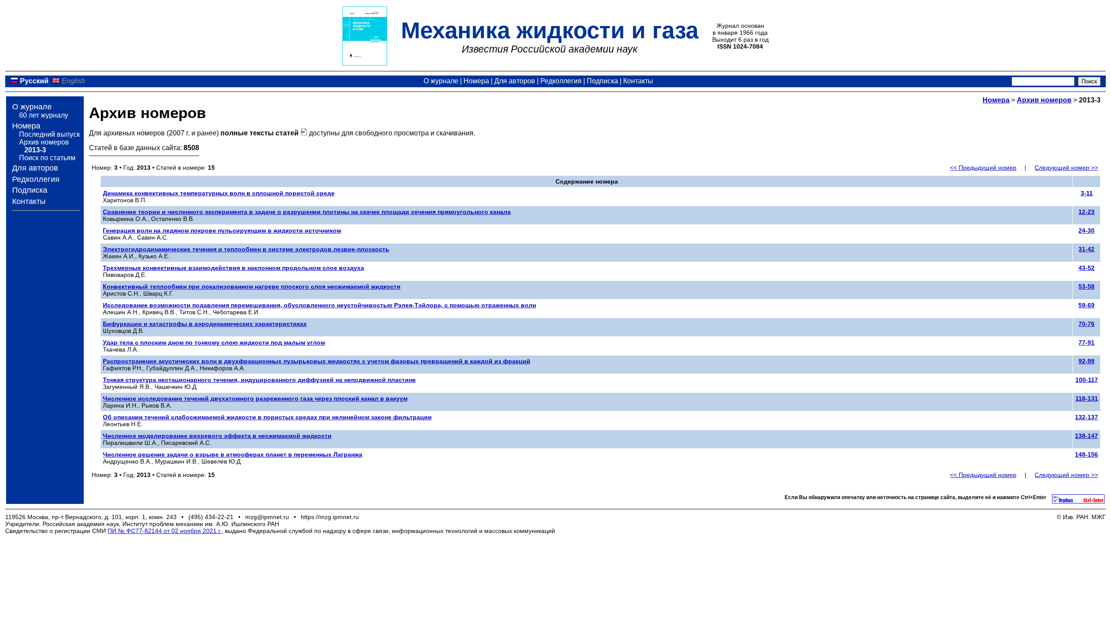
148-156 (1086, 454)
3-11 (1087, 193)
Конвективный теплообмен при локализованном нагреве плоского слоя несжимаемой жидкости (252, 286)
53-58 (1086, 286)
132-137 (1086, 417)
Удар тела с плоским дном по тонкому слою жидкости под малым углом (214, 342)
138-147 (1086, 435)
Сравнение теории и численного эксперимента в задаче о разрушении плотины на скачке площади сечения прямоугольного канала (307, 211)
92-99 (1086, 361)
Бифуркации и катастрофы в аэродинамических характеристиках (205, 323)
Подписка (602, 81)
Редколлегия (561, 81)
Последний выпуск (49, 134)
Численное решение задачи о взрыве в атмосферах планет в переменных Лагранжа (232, 454)
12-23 (1086, 211)
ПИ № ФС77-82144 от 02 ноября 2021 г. (164, 530)
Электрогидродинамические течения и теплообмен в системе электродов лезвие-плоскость (246, 249)
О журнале (441, 81)
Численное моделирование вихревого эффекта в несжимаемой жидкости (217, 435)
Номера (476, 81)
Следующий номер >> (1066, 167)
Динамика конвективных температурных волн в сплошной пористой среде (219, 193)
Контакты (638, 81)
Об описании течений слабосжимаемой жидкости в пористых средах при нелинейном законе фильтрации (267, 417)
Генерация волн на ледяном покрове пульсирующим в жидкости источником (222, 230)
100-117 (1086, 379)
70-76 (1086, 323)
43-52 (1086, 267)
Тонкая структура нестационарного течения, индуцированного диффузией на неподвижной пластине (259, 379)
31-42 (1086, 249)
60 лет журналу (43, 115)
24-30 (1086, 230)
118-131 (1086, 398)
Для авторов (514, 81)
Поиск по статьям (47, 157)
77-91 (1086, 342)
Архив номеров (44, 142)
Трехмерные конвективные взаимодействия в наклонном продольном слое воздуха (233, 267)
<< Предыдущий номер (983, 167)
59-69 (1086, 305)
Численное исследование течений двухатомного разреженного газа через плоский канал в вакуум (255, 398)
